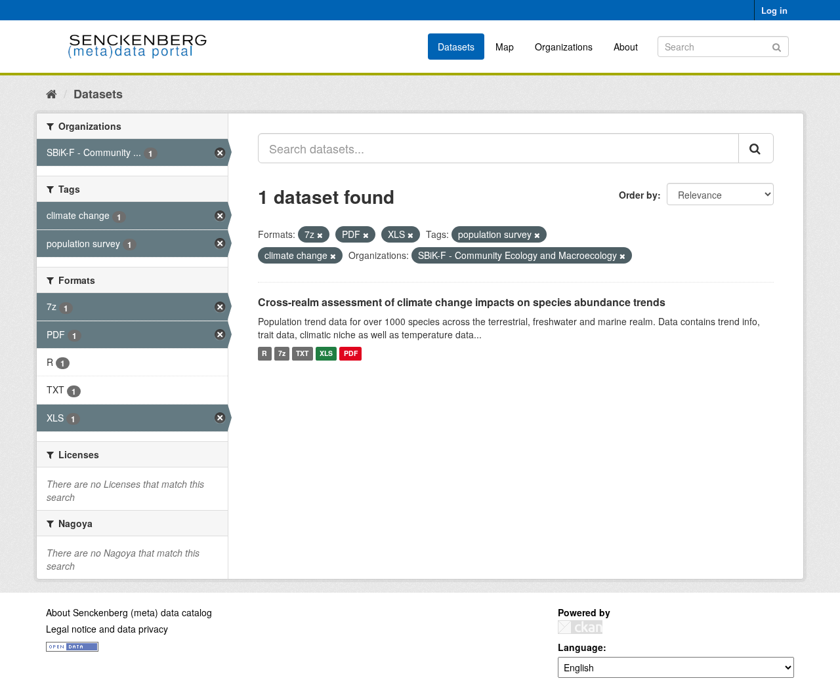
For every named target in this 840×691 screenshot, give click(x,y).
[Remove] (320, 234)
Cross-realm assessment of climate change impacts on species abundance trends (461, 301)
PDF (351, 354)
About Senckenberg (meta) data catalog (129, 612)
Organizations (564, 46)
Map (504, 46)
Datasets (456, 46)
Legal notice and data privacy (107, 628)
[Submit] (776, 45)
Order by (638, 194)
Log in (774, 10)
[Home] (51, 93)
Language (580, 647)
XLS (326, 354)
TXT (302, 354)
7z (281, 354)
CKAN (580, 627)
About (626, 46)
